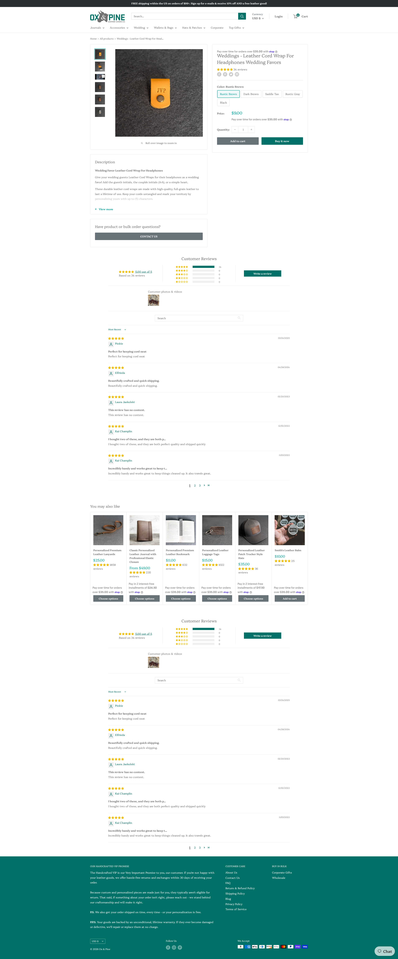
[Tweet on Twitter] (231, 73)
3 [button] (200, 485)
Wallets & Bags (163, 27)
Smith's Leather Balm (288, 550)
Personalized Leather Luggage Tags (215, 552)
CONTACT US (148, 236)
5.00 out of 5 (143, 271)
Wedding (139, 27)
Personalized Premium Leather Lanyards (107, 552)
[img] (116, 338)
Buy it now (282, 141)
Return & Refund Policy (240, 888)
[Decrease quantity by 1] (235, 129)
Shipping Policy (235, 893)
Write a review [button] (262, 273)
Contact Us (232, 877)
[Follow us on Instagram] (174, 947)
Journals (95, 27)
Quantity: (223, 129)
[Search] (242, 16)
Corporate (217, 27)
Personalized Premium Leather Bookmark (180, 552)
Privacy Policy (233, 904)
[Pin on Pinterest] (225, 73)
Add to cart (237, 141)
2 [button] (195, 485)
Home (93, 38)
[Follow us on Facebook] (168, 947)
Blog (228, 898)
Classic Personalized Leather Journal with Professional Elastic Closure (143, 555)
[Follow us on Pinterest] (180, 947)
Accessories (117, 27)
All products (107, 38)
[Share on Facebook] (219, 73)
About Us (231, 872)
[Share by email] (237, 73)
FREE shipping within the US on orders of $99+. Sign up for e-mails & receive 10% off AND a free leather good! (199, 3)
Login (279, 16)
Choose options (108, 598)
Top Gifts (235, 27)
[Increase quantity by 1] (251, 129)
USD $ (95, 941)
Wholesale (278, 877)
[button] (225, 69)
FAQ (227, 883)
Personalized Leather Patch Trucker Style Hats (251, 554)
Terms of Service (236, 909)
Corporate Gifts (282, 872)
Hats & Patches (192, 27)
